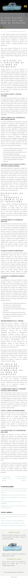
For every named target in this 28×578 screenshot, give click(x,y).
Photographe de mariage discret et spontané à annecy (13, 495)
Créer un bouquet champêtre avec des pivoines (6, 478)
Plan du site (14, 577)
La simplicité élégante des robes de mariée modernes (20, 478)
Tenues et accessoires (5, 31)
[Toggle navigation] (25, 6)
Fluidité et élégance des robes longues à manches (12, 523)
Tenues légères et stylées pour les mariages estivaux (13, 525)
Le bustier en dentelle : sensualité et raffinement (12, 520)
